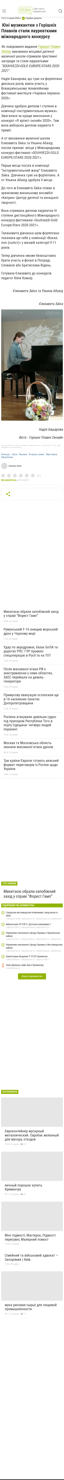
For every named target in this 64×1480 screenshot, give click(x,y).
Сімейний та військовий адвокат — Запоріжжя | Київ (31, 1257)
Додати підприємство (32, 976)
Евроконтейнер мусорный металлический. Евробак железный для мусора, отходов (32, 1135)
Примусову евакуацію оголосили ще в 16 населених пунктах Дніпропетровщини (31, 699)
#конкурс (5, 454)
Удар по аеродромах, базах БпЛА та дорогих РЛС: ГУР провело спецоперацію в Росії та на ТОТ (31, 651)
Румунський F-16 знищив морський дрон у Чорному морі (31, 631)
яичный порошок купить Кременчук (23, 1187)
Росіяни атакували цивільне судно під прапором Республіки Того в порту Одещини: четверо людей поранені (30, 723)
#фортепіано (7, 457)
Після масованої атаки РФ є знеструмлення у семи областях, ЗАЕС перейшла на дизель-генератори (28, 675)
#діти (14, 454)
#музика (23, 454)
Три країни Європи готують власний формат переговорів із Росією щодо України (31, 765)
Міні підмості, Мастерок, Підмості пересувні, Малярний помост (30, 1237)
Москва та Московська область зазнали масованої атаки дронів (28, 745)
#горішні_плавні (36, 454)
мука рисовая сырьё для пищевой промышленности (31, 1307)
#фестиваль (51, 454)
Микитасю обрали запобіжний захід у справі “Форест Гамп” (31, 614)
